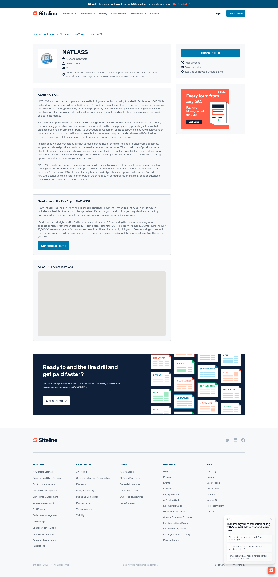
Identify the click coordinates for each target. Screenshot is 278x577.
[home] (45, 13)
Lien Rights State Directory (176, 534)
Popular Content (171, 540)
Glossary (167, 488)
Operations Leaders (130, 490)
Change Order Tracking (44, 527)
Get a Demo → (56, 401)
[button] (70, 13)
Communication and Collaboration (93, 478)
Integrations (39, 545)
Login (218, 13)
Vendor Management (43, 502)
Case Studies (119, 13)
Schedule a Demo (53, 246)
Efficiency (81, 484)
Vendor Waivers (84, 509)
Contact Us (212, 500)
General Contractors (130, 484)
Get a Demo (236, 13)
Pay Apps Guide (171, 494)
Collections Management (45, 515)
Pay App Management (44, 484)
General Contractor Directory (177, 517)
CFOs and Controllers (130, 478)
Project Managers (129, 502)
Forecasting (39, 521)
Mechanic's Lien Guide (174, 511)
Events (166, 482)
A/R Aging (81, 471)
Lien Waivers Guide (172, 505)
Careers (155, 13)
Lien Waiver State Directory (176, 523)
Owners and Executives (131, 496)
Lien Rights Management (45, 496)
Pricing (103, 13)
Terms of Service (219, 564)
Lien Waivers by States (174, 528)
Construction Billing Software (47, 478)
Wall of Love (213, 488)
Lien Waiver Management (45, 490)
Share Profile (210, 53)
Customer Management (45, 540)
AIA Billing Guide (171, 500)
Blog (165, 471)
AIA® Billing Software (43, 471)
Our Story (211, 471)
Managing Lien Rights (87, 496)
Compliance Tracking (43, 533)
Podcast (167, 477)
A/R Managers (127, 471)
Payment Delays (84, 502)
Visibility (80, 515)
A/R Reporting (40, 509)
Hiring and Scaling (85, 490)
